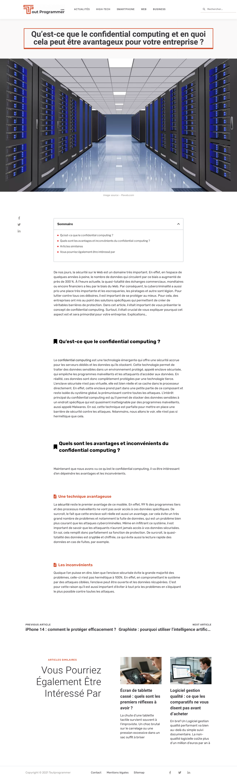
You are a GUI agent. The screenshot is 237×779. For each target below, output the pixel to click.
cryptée (94, 537)
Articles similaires (71, 246)
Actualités (82, 9)
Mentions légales (118, 772)
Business (159, 9)
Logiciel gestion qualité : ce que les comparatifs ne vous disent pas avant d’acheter (189, 702)
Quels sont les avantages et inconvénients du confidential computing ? (105, 240)
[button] (178, 224)
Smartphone (126, 9)
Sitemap (139, 772)
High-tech (103, 9)
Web (144, 9)
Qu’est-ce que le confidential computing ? (87, 235)
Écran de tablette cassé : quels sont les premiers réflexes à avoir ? (140, 699)
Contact (96, 772)
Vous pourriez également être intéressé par (87, 252)
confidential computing (74, 360)
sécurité (64, 504)
